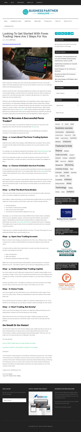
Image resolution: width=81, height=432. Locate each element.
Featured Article (64, 146)
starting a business (60, 183)
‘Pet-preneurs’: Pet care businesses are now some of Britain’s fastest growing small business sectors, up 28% (66, 59)
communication (60, 132)
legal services (63, 161)
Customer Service (59, 135)
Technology (61, 187)
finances (66, 151)
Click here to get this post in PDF (12, 44)
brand (72, 124)
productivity (59, 172)
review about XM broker (23, 222)
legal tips (70, 161)
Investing (65, 158)
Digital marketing (64, 138)
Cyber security (68, 135)
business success (64, 128)
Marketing (69, 165)
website (62, 191)
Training (57, 191)
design (57, 138)
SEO (68, 176)
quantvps (20, 109)
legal (57, 161)
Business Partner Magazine (40, 11)
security (62, 176)
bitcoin (66, 124)
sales (57, 175)
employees (67, 141)
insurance (58, 158)
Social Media (59, 179)
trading (43, 171)
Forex (14, 375)
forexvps (34, 127)
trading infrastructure (42, 151)
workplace (70, 192)
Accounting (58, 124)
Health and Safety (61, 155)
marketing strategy (62, 169)
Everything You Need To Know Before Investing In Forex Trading (20, 347)
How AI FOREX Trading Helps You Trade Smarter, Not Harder (19, 343)
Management (59, 165)
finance (11, 375)
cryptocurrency (70, 132)
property (66, 172)
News (71, 169)
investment (72, 158)
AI (62, 124)
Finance (10, 374)
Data (74, 135)
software (68, 179)
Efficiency (58, 141)
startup (69, 183)
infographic (72, 154)
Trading (18, 375)
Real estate (73, 172)
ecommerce (73, 138)
